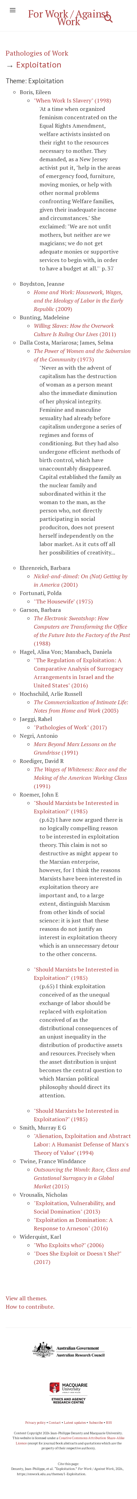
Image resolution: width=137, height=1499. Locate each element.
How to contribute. (30, 1306)
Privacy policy (35, 1422)
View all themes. (26, 1298)
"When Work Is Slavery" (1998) (72, 100)
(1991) (80, 777)
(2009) (78, 300)
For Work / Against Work (68, 17)
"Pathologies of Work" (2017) (70, 727)
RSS (109, 1422)
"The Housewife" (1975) (63, 601)
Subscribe (96, 1422)
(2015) (82, 1178)
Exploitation (38, 64)
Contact (55, 1422)
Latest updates (75, 1422)
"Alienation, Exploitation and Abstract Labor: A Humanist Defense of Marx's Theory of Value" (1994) (82, 1144)
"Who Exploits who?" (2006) (69, 1245)
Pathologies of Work (37, 53)
